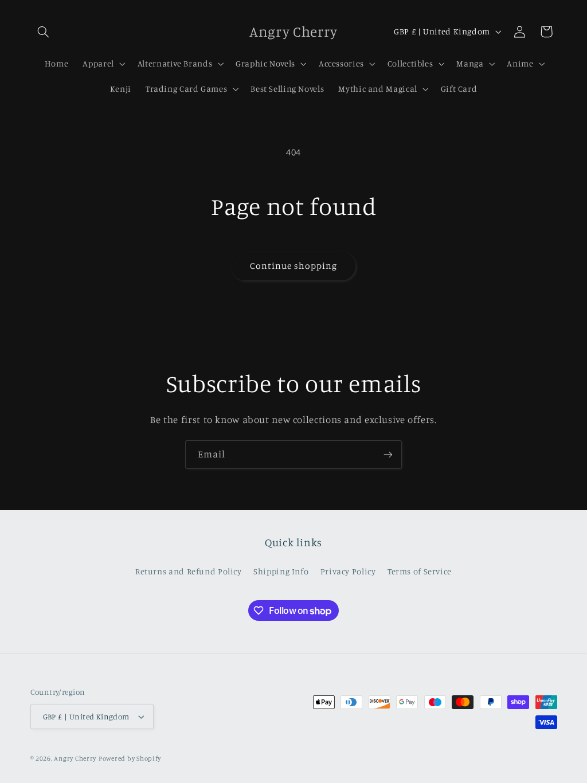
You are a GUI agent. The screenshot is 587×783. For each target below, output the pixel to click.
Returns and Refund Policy (188, 571)
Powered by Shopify (130, 758)
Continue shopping (294, 265)
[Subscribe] (388, 454)
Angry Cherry (75, 758)
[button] (43, 31)
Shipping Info (280, 571)
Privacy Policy (348, 571)
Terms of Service (420, 571)
